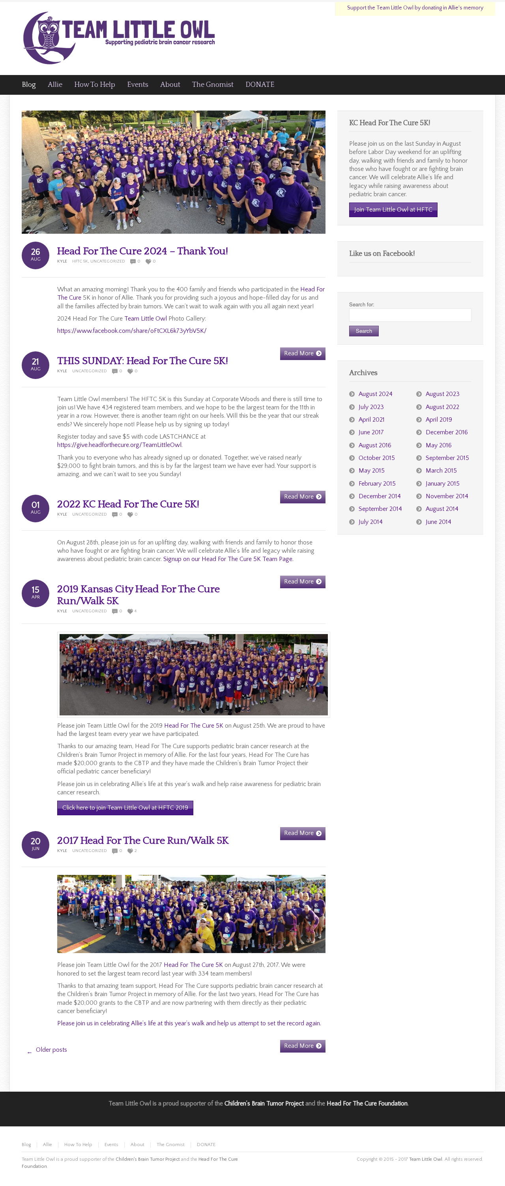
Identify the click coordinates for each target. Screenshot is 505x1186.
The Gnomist (171, 1144)
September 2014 (380, 508)
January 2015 (443, 483)
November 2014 (447, 496)
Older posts (46, 1050)
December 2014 (380, 496)
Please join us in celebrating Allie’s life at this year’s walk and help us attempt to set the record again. (189, 1023)
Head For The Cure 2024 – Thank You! (142, 251)
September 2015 (447, 458)
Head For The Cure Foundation (367, 1103)
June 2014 (438, 521)
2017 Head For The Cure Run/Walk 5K (143, 840)
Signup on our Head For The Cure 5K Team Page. (228, 559)
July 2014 (371, 521)
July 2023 (371, 407)
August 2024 (376, 394)
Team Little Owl (145, 318)
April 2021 (372, 419)
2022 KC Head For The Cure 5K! (128, 504)
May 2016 (439, 445)
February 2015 (377, 483)
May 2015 (372, 470)
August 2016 (375, 445)
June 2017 (371, 432)
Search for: (361, 304)
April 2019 (439, 419)
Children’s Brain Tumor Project (264, 1103)
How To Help (78, 1144)
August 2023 (443, 394)
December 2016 (447, 432)
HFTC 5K (80, 261)
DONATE (206, 1144)
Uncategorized (107, 261)
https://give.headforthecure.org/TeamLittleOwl (119, 445)
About (137, 1144)
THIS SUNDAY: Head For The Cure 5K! (142, 361)
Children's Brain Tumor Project (148, 1159)
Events (111, 1144)
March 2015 (441, 470)
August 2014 (442, 508)
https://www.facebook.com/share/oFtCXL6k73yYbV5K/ (132, 330)
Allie (47, 1144)
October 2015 (377, 458)
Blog (26, 1144)
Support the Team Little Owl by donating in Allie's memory (415, 8)
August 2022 (442, 407)
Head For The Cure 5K (193, 725)
